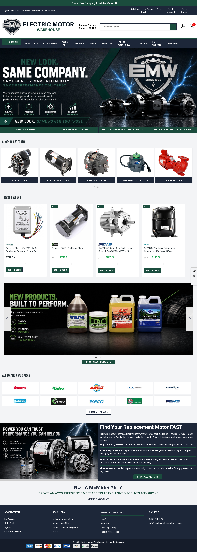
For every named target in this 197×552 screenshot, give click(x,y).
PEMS (172, 401)
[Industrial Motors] (96, 162)
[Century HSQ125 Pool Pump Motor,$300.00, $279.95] (71, 222)
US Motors (134, 401)
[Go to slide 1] (96, 357)
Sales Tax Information (63, 519)
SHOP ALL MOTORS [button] (147, 476)
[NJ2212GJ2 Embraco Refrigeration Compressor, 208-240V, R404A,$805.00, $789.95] (163, 222)
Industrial (105, 523)
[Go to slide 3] (7, 319)
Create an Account (12, 531)
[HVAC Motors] (19, 162)
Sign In (7, 527)
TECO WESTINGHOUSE (134, 388)
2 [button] (98, 187)
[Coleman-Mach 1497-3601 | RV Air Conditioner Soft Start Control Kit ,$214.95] (25, 222)
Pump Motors (174, 180)
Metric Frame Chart (61, 523)
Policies (56, 531)
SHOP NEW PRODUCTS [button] (98, 362)
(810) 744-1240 (156, 519)
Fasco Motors (96, 401)
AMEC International (96, 388)
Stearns (20, 388)
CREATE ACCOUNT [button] (98, 499)
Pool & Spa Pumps (109, 527)
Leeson (20, 401)
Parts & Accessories (110, 531)
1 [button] (94, 187)
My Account (9, 519)
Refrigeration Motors (135, 180)
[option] (19, 165)
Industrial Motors (96, 180)
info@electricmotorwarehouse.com (165, 523)
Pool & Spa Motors (58, 180)
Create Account (171, 10)
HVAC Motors (19, 180)
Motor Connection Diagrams (65, 527)
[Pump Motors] (173, 162)
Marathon (172, 388)
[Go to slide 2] (189, 319)
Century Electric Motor (58, 401)
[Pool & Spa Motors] (58, 162)
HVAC (103, 519)
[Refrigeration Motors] (135, 162)
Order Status (184, 10)
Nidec (58, 388)
